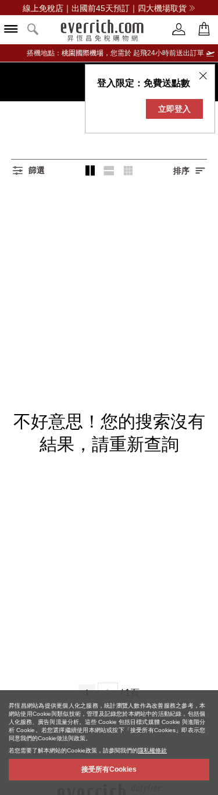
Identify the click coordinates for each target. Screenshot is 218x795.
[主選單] (11, 30)
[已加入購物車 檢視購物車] (204, 29)
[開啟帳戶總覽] (179, 29)
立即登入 (174, 109)
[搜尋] (33, 30)
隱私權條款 (152, 750)
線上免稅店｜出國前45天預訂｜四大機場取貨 (105, 8)
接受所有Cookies (109, 769)
